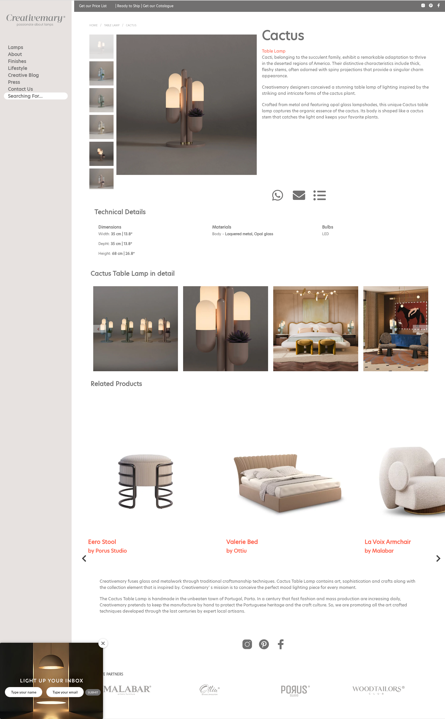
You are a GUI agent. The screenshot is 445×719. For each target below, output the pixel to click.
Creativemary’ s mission (205, 587)
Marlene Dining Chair (393, 542)
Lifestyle (17, 68)
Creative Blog (23, 75)
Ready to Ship (128, 6)
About (15, 54)
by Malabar (240, 550)
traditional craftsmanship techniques (237, 581)
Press (14, 82)
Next (438, 559)
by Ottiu (98, 550)
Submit (93, 692)
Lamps (15, 47)
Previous (84, 559)
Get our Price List (93, 6)
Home (93, 25)
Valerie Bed (103, 542)
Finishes (17, 61)
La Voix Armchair (249, 542)
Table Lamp (111, 25)
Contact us (20, 89)
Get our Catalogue (158, 6)
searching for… (25, 96)
